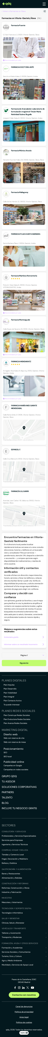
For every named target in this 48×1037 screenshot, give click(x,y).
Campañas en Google (13, 765)
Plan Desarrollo (10, 689)
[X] (27, 988)
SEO (5, 752)
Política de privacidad (24, 1012)
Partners (8, 792)
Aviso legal (24, 1017)
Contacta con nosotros (24, 995)
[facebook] (15, 988)
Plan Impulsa (9, 685)
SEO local (8, 756)
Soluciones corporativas (19, 787)
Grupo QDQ (9, 776)
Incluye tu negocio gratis (19, 808)
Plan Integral (9, 696)
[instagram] (19, 988)
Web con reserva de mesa (15, 742)
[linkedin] (23, 988)
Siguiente (24, 663)
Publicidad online (14, 761)
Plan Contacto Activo (13, 700)
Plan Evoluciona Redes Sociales (17, 719)
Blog (5, 803)
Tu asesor (8, 781)
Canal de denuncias (24, 1006)
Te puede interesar (12, 704)
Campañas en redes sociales (16, 769)
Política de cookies (24, 1022)
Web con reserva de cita (14, 738)
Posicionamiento (13, 748)
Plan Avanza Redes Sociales (15, 723)
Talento (7, 797)
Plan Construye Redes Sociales (17, 715)
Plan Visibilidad (10, 693)
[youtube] (32, 988)
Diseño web (11, 734)
